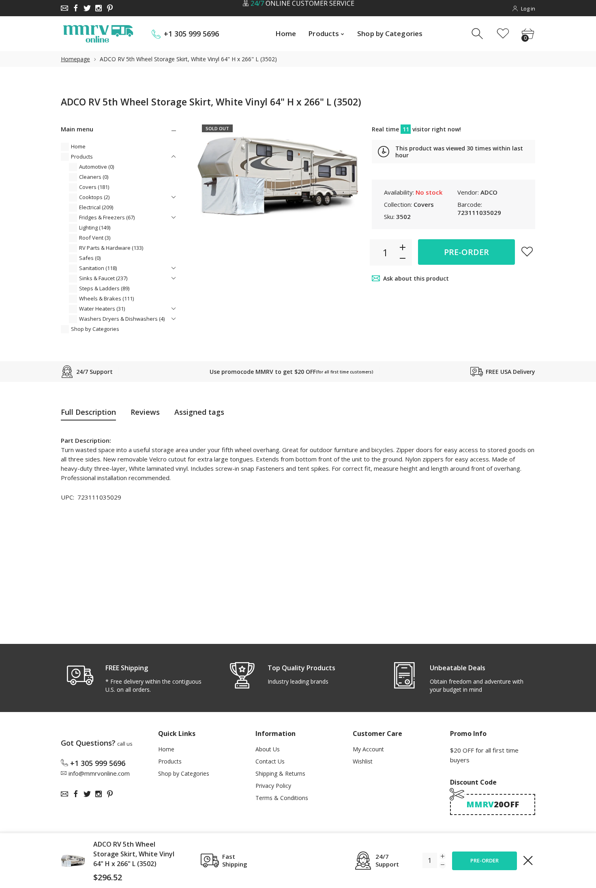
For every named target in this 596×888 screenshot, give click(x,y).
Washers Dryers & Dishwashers (122, 318)
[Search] (478, 34)
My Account (368, 749)
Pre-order (466, 252)
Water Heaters (102, 308)
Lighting (94, 227)
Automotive (96, 166)
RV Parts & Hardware (111, 247)
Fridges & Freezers (107, 217)
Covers (94, 187)
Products (82, 156)
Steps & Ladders (104, 288)
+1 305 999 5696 (191, 34)
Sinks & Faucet (103, 278)
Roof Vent (94, 237)
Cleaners (93, 176)
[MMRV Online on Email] (64, 8)
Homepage (75, 59)
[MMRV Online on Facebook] (75, 8)
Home (78, 146)
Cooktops (94, 197)
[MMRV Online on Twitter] (87, 8)
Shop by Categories (95, 328)
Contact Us (270, 761)
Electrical (96, 207)
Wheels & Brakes (106, 298)
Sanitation (98, 268)
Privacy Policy (273, 785)
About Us (267, 749)
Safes (90, 258)
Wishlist (363, 761)
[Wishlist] (503, 34)
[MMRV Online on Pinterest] (110, 8)
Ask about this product (416, 278)
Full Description (88, 412)
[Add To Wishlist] (527, 251)
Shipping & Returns (280, 773)
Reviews (145, 412)
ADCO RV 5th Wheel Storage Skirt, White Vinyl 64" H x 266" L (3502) (133, 854)
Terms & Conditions (281, 798)
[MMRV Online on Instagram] (98, 8)
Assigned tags (199, 412)
